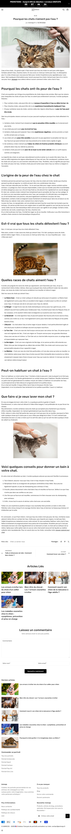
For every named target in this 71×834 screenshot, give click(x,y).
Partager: (54, 542)
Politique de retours (8, 813)
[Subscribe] (68, 816)
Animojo (14, 79)
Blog (35, 15)
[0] (67, 9)
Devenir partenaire (43, 797)
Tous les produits (43, 788)
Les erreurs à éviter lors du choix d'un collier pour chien (12, 589)
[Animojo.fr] (35, 9)
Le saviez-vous (19, 542)
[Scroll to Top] (67, 824)
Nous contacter (6, 806)
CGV (2, 816)
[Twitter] (68, 541)
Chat (12, 542)
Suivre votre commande (45, 794)
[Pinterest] (65, 541)
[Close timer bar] (69, 4)
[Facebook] (61, 541)
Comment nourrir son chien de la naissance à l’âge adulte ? (58, 589)
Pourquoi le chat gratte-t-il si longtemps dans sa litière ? (40, 738)
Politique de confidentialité (10, 810)
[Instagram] (2, 830)
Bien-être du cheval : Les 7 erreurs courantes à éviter (35, 589)
